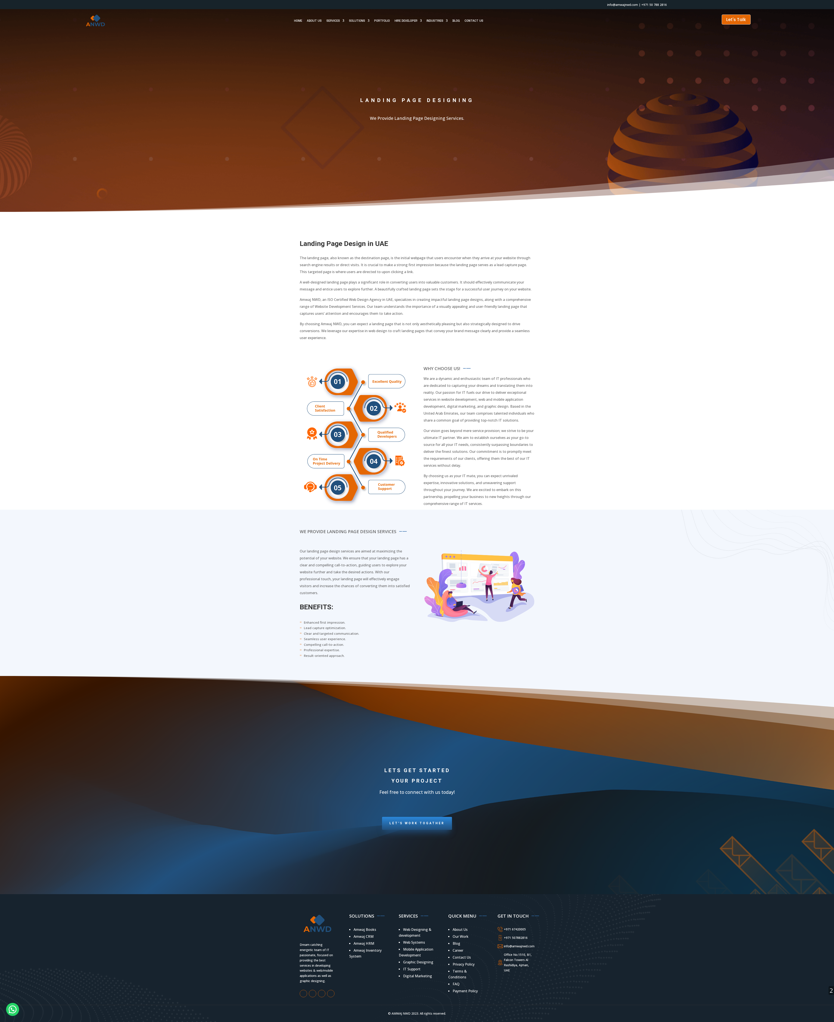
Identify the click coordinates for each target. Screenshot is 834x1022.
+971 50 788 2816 (654, 5)
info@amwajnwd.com (622, 5)
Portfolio (382, 21)
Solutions (357, 21)
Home (298, 21)
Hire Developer (406, 21)
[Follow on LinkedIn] (210, 4)
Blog (456, 21)
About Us (314, 21)
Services (333, 21)
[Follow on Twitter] (201, 4)
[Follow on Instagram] (192, 4)
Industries (435, 21)
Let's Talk (736, 19)
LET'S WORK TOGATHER (417, 823)
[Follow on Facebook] (183, 4)
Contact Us (474, 21)
